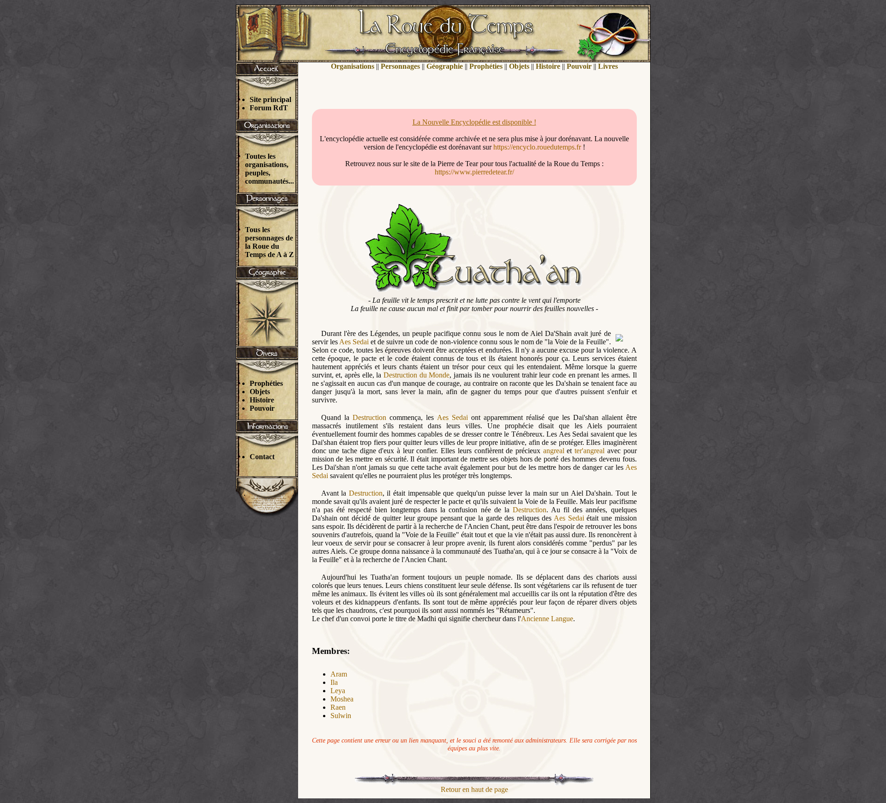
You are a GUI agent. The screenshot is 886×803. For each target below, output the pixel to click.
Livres (608, 66)
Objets (260, 392)
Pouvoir (262, 408)
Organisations (352, 66)
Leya (337, 691)
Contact (262, 457)
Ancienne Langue (547, 619)
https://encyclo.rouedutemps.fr (537, 147)
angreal (553, 451)
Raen (338, 707)
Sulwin (340, 715)
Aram (338, 674)
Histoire (262, 400)
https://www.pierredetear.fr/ (474, 172)
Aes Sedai (354, 342)
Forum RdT (269, 108)
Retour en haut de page (474, 789)
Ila (334, 682)
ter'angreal (590, 451)
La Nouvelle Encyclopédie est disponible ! (474, 122)
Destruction (369, 417)
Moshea (341, 699)
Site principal (270, 99)
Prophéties (266, 383)
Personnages (400, 66)
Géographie (444, 66)
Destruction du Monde (416, 375)
